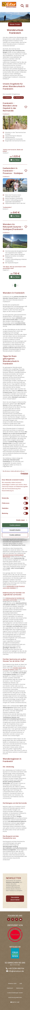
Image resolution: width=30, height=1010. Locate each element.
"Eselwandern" (7, 207)
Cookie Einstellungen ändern (15, 992)
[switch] (26, 503)
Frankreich (8, 97)
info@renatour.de (16, 971)
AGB (21, 983)
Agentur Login (15, 1002)
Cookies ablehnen (15, 535)
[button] (23, 6)
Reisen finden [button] (15, 24)
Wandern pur (19, 97)
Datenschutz (19, 988)
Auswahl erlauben (15, 530)
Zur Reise (16, 160)
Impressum (10, 988)
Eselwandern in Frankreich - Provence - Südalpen (13, 170)
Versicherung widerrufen (15, 997)
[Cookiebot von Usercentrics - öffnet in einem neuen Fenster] (21, 474)
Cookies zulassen (15, 525)
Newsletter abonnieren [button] (15, 899)
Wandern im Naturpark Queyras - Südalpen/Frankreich (13, 226)
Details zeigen (20, 520)
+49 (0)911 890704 (16, 968)
